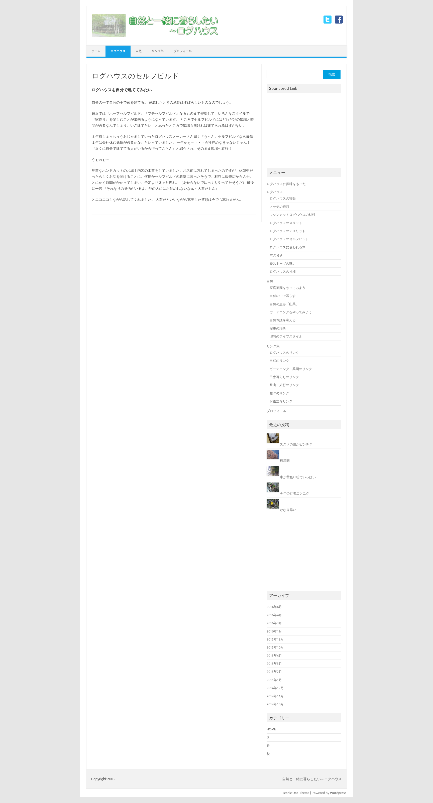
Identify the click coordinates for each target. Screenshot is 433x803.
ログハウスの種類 (283, 198)
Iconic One (290, 792)
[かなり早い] (273, 510)
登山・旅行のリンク (284, 385)
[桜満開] (273, 460)
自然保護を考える (283, 320)
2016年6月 (274, 606)
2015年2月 (274, 671)
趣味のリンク (279, 393)
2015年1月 (274, 680)
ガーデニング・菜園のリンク (291, 369)
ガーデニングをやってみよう (291, 312)
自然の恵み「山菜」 (284, 304)
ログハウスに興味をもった (286, 184)
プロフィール (183, 51)
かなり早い (288, 510)
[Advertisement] (304, 128)
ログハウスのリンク (284, 352)
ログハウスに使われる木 (287, 247)
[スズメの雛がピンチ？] (273, 444)
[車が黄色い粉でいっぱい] (273, 477)
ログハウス (118, 51)
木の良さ (276, 255)
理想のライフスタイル (286, 336)
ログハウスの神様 (283, 271)
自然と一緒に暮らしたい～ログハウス (312, 779)
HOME (271, 729)
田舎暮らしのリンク (284, 377)
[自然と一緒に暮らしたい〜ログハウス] (155, 37)
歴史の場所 (278, 328)
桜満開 (285, 460)
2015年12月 (275, 639)
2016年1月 (274, 631)
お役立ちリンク (281, 401)
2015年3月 (274, 663)
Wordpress (338, 792)
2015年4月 (274, 655)
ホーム (95, 51)
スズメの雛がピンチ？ (296, 444)
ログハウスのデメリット (287, 231)
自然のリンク (279, 360)
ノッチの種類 (279, 206)
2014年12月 (275, 688)
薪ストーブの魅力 (283, 263)
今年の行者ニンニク (294, 493)
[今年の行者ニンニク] (273, 493)
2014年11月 (275, 696)
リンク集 (158, 51)
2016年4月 (274, 615)
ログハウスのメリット (286, 223)
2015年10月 (275, 647)
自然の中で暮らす (283, 295)
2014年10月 (275, 704)
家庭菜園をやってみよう (287, 287)
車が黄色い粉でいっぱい (298, 477)
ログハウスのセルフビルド (289, 239)
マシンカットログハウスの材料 (292, 214)
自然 (139, 51)
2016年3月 (274, 623)
